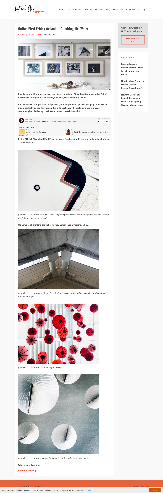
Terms (135, 486)
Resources (118, 9)
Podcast (77, 9)
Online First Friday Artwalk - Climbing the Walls (53, 28)
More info (87, 490)
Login (144, 9)
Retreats (99, 9)
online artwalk (34, 34)
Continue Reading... (28, 470)
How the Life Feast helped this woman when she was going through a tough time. (132, 99)
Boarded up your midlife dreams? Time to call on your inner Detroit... (132, 69)
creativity (22, 34)
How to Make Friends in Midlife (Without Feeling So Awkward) (132, 84)
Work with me (132, 9)
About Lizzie (64, 9)
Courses (88, 9)
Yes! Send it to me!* (133, 39)
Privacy (144, 486)
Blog (108, 9)
